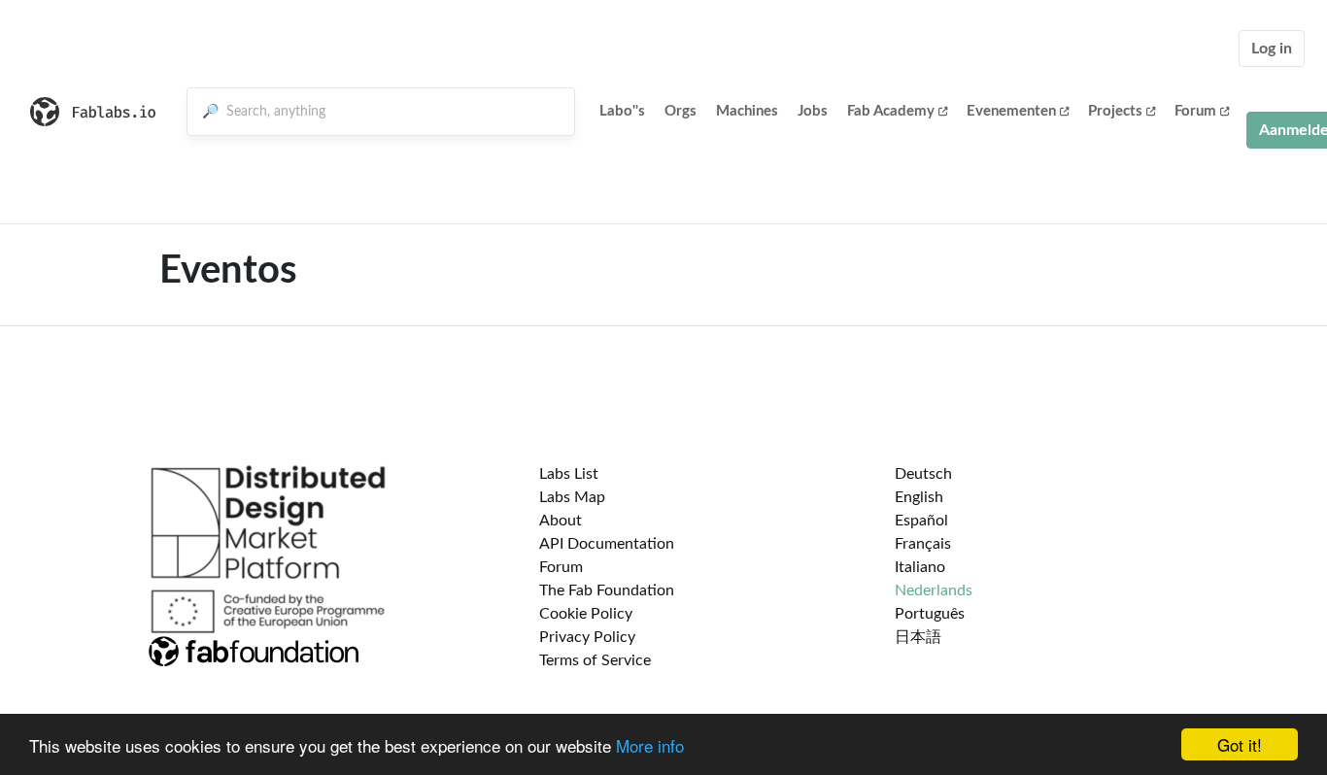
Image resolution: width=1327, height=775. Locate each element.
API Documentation (606, 544)
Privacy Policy (587, 637)
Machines (747, 111)
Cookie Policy (585, 614)
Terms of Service (595, 660)
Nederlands (933, 590)
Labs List (568, 474)
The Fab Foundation (606, 590)
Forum (1195, 111)
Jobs (813, 111)
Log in (1271, 48)
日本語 (918, 637)
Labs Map (572, 497)
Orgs (680, 111)
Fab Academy (891, 111)
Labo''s (622, 111)
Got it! (1239, 744)
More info (650, 745)
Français (923, 544)
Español (921, 520)
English (919, 497)
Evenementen (1011, 111)
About (560, 520)
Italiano (920, 567)
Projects (1115, 111)
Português (930, 614)
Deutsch (923, 474)
